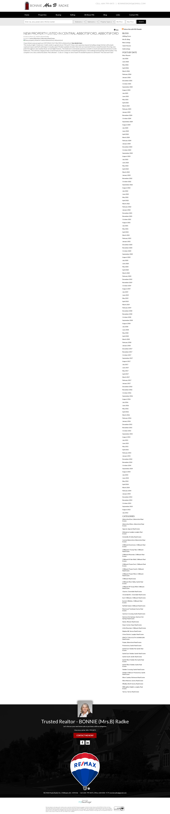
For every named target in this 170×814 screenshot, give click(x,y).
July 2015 (125, 440)
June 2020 (125, 263)
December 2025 (127, 80)
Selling (72, 15)
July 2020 (125, 260)
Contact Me (133, 15)
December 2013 (127, 497)
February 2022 (126, 207)
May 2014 (125, 481)
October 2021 (126, 219)
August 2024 (126, 125)
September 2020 (127, 254)
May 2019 (125, 298)
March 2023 (126, 172)
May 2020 (125, 267)
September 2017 (127, 358)
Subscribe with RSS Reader (132, 29)
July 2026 (125, 58)
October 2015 (126, 431)
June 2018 (125, 330)
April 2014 (125, 484)
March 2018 (126, 339)
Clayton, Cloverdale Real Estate (132, 591)
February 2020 (126, 276)
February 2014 (126, 490)
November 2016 (127, 390)
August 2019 (126, 289)
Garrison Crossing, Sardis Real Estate (133, 614)
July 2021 (125, 226)
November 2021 (127, 216)
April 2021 (125, 232)
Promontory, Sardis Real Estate (131, 645)
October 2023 (126, 150)
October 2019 (126, 285)
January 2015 (126, 456)
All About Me (89, 15)
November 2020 (127, 248)
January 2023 (126, 175)
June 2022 (125, 194)
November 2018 (127, 314)
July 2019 (125, 292)
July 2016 (125, 402)
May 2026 (125, 65)
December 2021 (127, 213)
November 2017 (127, 352)
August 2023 (126, 156)
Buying (58, 15)
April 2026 (125, 68)
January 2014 (126, 494)
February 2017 (126, 380)
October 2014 (126, 465)
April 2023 (125, 169)
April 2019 (125, 301)
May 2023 (125, 166)
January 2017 (126, 383)
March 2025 (126, 106)
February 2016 (126, 418)
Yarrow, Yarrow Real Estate (130, 692)
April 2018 (125, 336)
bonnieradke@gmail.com (132, 3)
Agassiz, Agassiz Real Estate (131, 529)
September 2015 (127, 434)
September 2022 (127, 185)
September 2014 (127, 468)
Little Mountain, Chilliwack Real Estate (134, 628)
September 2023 (127, 153)
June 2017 (125, 367)
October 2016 (126, 393)
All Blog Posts (126, 36)
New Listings (126, 42)
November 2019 (127, 282)
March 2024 (126, 137)
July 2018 (125, 326)
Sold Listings (126, 49)
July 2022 (125, 191)
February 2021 (126, 238)
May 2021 (125, 229)
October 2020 (126, 251)
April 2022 (125, 200)
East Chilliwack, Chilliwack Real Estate (134, 598)
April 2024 (125, 134)
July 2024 (125, 128)
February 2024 (126, 140)
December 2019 (127, 279)
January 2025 (126, 112)
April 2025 (125, 102)
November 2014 (127, 462)
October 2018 (126, 317)
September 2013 (127, 506)
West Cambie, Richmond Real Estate (133, 677)
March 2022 (126, 203)
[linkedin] (87, 742)
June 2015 (125, 443)
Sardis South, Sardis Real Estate (132, 656)
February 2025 (126, 109)
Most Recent (126, 55)
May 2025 (125, 99)
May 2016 (125, 408)
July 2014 (125, 475)
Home (26, 15)
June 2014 (125, 478)
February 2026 (126, 74)
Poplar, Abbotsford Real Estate (131, 642)
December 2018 (127, 311)
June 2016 (125, 405)
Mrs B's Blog (126, 39)
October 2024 (126, 118)
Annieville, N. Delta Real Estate (131, 537)
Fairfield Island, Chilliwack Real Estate (133, 606)
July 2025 (125, 93)
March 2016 (126, 415)
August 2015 (126, 437)
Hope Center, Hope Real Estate (132, 625)
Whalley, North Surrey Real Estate (132, 684)
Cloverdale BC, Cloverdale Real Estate (134, 594)
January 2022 (126, 210)
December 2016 (127, 386)
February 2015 (126, 453)
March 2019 (126, 304)
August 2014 (126, 472)
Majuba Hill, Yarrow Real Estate (131, 631)
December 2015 (127, 424)
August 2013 (126, 509)
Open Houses (126, 46)
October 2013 (126, 503)
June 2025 (125, 96)
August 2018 (126, 323)
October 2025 (126, 84)
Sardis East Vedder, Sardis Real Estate (134, 653)
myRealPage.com (85, 802)
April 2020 (125, 270)
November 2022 (127, 178)
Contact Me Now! (85, 735)
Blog (105, 15)
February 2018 (126, 342)
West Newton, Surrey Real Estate (132, 680)
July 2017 (125, 364)
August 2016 (126, 399)
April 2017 (125, 374)
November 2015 (127, 427)
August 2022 (126, 188)
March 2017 (126, 377)
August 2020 (126, 257)
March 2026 (126, 71)
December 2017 (127, 349)
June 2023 (125, 162)
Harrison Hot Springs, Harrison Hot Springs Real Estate (133, 617)
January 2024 (126, 144)
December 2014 (127, 459)
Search (141, 22)
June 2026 (125, 61)
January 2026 (126, 77)
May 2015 (125, 446)
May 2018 (125, 333)
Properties (42, 15)
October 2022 (126, 181)
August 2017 (126, 361)
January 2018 (126, 345)
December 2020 (127, 244)
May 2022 (125, 197)
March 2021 (126, 235)
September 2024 (127, 121)
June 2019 (125, 295)
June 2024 (125, 131)
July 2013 (125, 513)
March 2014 (126, 487)
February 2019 (126, 308)
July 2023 (125, 159)
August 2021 (126, 222)
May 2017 (125, 371)
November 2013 (127, 500)
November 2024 (127, 115)
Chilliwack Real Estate (129, 578)
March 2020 (126, 273)
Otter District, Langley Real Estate (133, 634)
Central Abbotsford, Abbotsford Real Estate (42, 38)
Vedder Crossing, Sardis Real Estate (133, 669)
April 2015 (125, 449)
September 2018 (127, 320)
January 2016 (126, 421)
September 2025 (127, 87)
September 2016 (127, 396)
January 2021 (126, 241)
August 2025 (126, 90)
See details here (77, 43)
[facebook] (82, 742)
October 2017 (126, 355)
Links (118, 15)
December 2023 (127, 147)
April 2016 (125, 412)
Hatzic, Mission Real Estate (130, 622)
